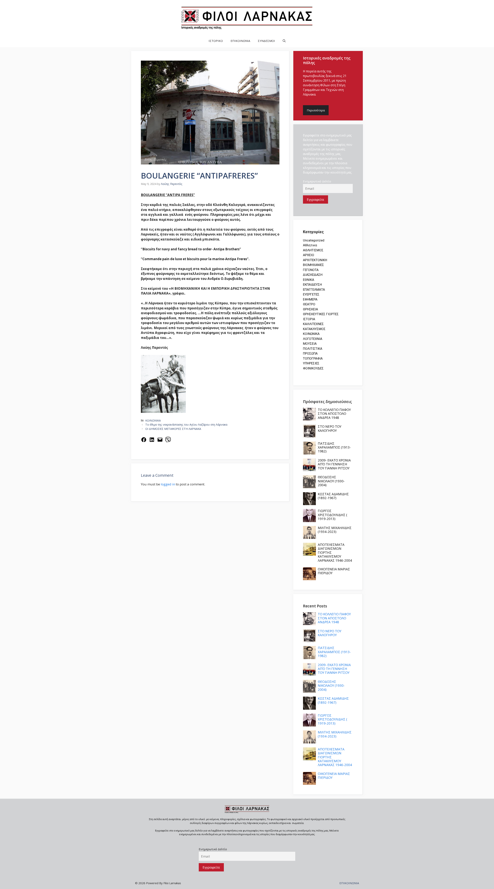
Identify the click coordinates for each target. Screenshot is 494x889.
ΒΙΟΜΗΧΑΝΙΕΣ (313, 265)
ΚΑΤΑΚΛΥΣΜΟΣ (314, 329)
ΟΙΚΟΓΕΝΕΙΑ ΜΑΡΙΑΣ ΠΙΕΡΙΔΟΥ (334, 571)
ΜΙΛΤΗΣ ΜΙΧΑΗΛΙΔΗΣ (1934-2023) (335, 530)
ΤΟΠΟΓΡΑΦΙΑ (313, 358)
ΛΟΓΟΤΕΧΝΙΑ (312, 339)
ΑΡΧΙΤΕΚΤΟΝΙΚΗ (315, 260)
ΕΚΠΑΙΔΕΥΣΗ (312, 284)
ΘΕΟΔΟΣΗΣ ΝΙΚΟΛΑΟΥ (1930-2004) (331, 481)
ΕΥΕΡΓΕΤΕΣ (311, 294)
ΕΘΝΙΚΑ (308, 280)
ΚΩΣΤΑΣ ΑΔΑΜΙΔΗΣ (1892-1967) (333, 496)
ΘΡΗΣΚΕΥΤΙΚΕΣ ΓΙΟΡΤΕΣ (321, 314)
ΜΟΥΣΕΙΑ (310, 343)
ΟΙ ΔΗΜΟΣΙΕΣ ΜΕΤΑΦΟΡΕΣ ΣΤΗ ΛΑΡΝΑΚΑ (173, 429)
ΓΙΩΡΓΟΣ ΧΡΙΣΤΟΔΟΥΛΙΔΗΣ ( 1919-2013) (332, 515)
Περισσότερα (316, 110)
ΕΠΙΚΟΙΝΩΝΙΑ (240, 41)
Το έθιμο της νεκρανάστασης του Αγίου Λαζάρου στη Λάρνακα (186, 424)
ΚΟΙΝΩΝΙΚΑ (153, 420)
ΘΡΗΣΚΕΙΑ (310, 309)
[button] (284, 41)
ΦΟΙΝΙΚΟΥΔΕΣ (313, 368)
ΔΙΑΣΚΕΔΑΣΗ (312, 275)
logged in (168, 484)
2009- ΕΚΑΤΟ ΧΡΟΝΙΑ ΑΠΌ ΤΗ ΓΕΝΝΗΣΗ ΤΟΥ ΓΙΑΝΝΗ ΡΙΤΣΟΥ (334, 464)
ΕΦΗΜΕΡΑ (310, 299)
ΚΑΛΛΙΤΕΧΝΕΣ (313, 324)
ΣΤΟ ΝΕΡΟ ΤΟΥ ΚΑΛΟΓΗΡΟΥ (329, 428)
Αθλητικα (310, 245)
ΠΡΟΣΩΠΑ (310, 353)
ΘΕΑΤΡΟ (309, 304)
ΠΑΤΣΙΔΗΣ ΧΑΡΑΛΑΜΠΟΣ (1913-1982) (334, 447)
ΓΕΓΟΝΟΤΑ (311, 270)
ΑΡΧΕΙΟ (308, 255)
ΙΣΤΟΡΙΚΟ (216, 41)
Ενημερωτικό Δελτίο (317, 181)
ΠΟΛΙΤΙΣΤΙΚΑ (312, 349)
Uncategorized (313, 240)
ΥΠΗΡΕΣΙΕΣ (311, 363)
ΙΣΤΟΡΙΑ (309, 319)
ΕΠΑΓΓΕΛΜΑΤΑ (314, 289)
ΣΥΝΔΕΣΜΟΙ (266, 41)
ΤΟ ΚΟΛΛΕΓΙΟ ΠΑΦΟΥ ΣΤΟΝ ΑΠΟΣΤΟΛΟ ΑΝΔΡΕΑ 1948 (334, 413)
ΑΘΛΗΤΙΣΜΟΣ (313, 250)
